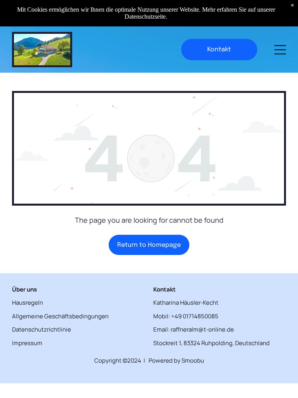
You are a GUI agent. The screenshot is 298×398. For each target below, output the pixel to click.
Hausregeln (27, 302)
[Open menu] (280, 50)
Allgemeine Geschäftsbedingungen (60, 316)
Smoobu (193, 360)
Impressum (27, 343)
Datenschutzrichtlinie (41, 329)
